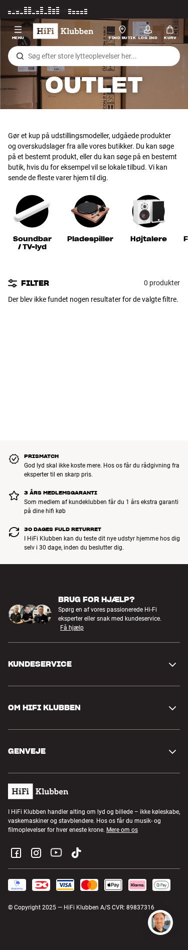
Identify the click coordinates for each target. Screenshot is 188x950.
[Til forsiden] (63, 31)
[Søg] (20, 56)
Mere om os (122, 829)
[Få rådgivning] (160, 922)
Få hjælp (72, 628)
